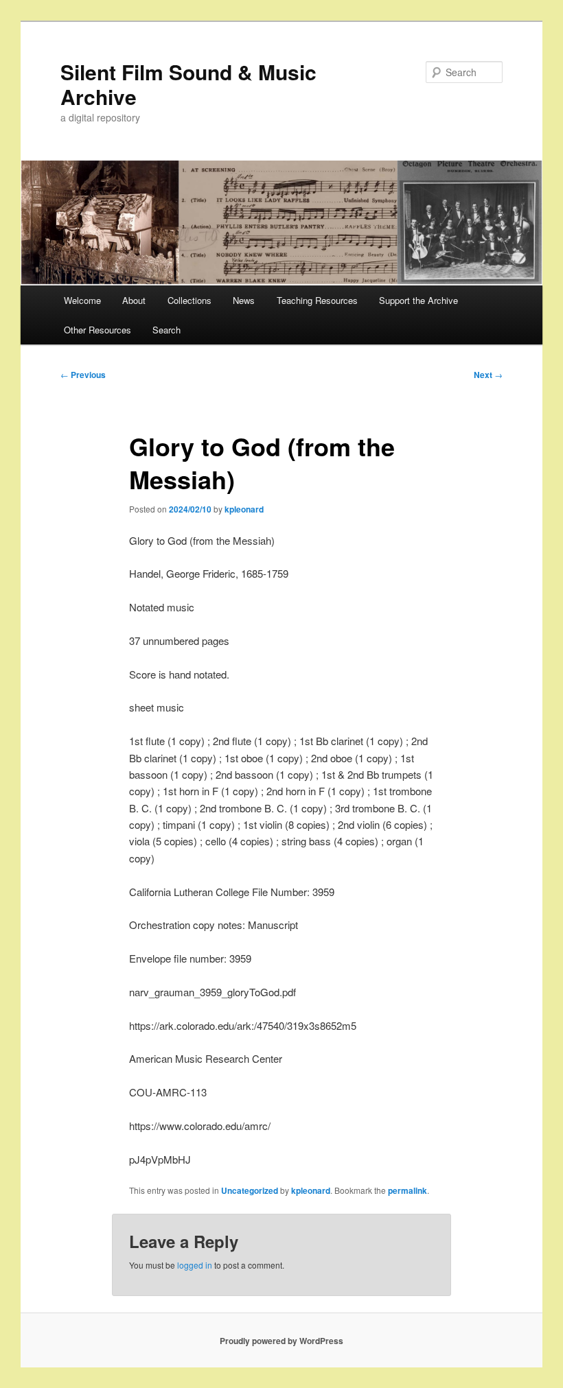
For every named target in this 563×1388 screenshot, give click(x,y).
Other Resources (97, 329)
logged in (194, 1265)
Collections (189, 300)
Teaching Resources (317, 300)
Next (488, 374)
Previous (83, 374)
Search (166, 329)
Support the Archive (418, 300)
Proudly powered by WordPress (281, 1340)
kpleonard (244, 509)
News (244, 300)
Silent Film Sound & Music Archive (188, 84)
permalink (407, 1190)
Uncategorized (249, 1190)
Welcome (82, 300)
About (134, 300)
